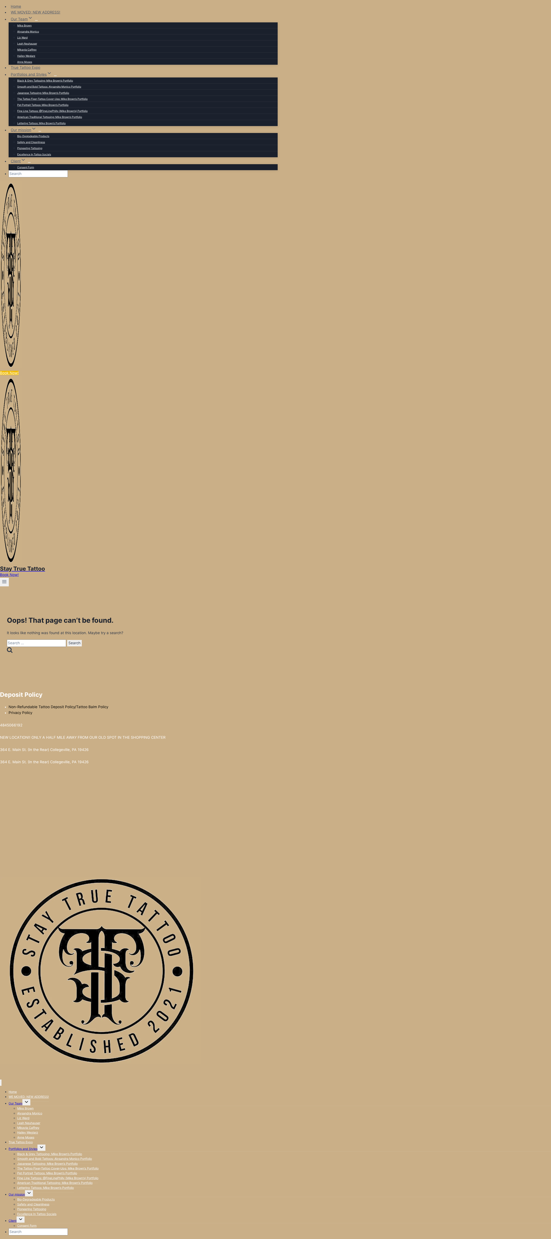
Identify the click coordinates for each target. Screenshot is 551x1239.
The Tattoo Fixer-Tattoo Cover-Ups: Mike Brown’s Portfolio (52, 98)
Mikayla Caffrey (27, 49)
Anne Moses (24, 61)
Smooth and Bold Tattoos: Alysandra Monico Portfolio (49, 86)
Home (16, 6)
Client (13, 1220)
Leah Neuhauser (27, 43)
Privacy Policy (20, 713)
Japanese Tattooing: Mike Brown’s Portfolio (43, 92)
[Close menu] (1, 1083)
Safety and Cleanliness (31, 142)
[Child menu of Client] (29, 162)
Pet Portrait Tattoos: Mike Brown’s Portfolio (42, 105)
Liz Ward (22, 37)
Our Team (15, 1103)
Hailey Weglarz (26, 55)
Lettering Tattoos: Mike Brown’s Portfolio (41, 123)
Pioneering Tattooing (29, 148)
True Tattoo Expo (25, 67)
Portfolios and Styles (23, 1149)
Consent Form (25, 167)
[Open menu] (4, 582)
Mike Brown (24, 25)
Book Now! (9, 373)
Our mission (17, 1194)
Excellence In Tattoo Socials (34, 154)
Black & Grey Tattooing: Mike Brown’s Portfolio (45, 80)
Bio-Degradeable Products (33, 136)
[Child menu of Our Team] (36, 20)
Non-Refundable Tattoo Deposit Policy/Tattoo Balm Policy (58, 707)
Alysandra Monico (28, 31)
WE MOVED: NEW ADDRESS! (35, 12)
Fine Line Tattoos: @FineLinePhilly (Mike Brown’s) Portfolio (52, 111)
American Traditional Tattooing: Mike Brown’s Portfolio (49, 117)
